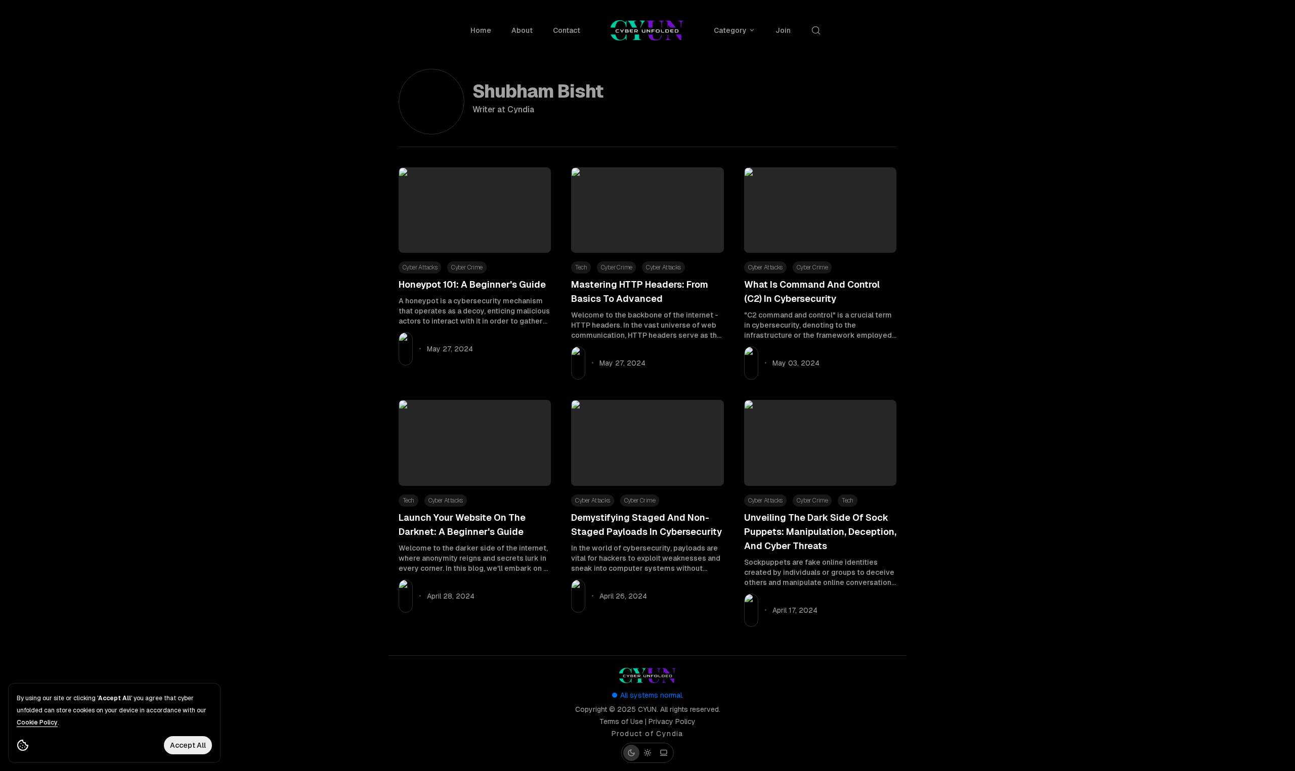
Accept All (188, 745)
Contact (566, 30)
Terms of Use (621, 721)
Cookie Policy (37, 722)
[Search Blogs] (818, 30)
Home (480, 30)
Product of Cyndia (647, 733)
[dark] (631, 753)
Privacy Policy (672, 721)
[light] (647, 753)
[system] (664, 753)
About (522, 30)
